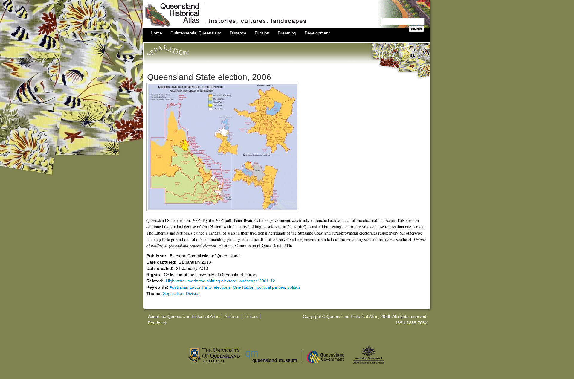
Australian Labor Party (190, 287)
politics (293, 287)
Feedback (157, 322)
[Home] (287, 26)
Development (317, 33)
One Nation (243, 287)
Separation (173, 293)
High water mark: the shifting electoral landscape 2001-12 (220, 280)
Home (156, 33)
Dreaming (287, 33)
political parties (271, 287)
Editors (251, 316)
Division (262, 33)
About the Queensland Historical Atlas (183, 316)
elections (222, 287)
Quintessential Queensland (196, 33)
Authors (232, 316)
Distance (238, 33)
